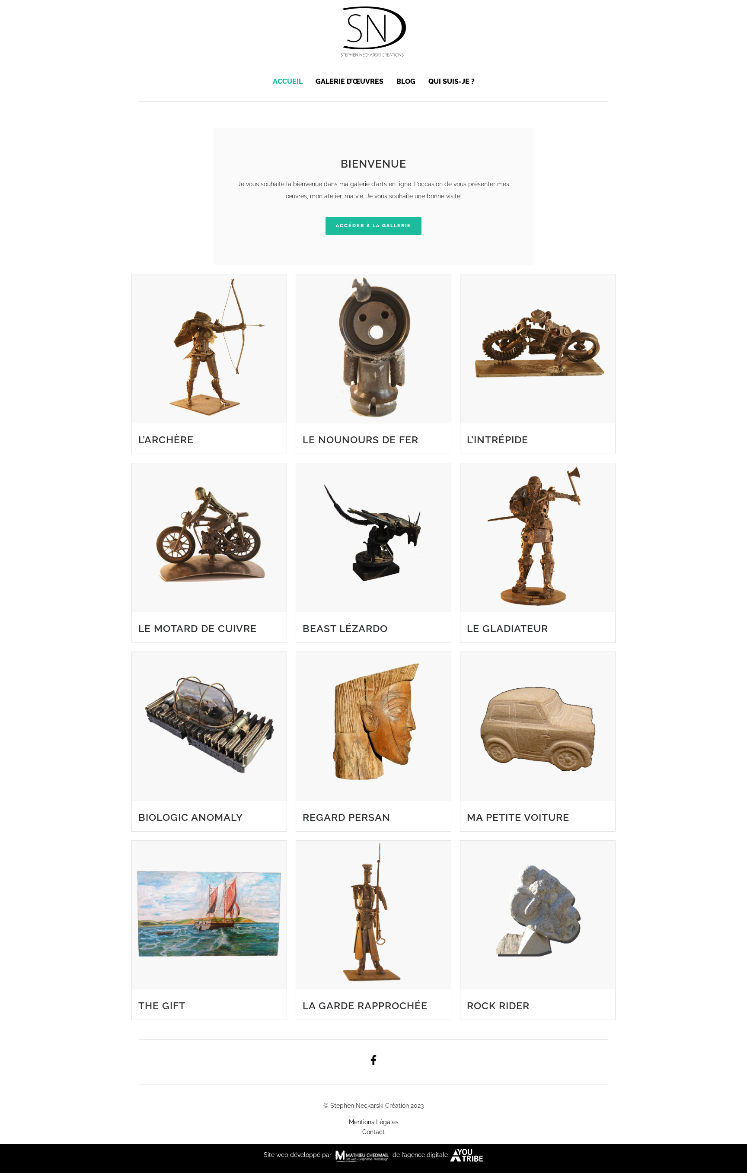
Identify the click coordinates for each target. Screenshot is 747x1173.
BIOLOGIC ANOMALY (190, 817)
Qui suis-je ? (451, 81)
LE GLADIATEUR (507, 628)
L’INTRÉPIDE (497, 439)
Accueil (288, 81)
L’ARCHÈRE (166, 439)
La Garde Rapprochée (365, 1005)
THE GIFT (161, 1005)
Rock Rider (498, 1005)
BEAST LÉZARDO (345, 628)
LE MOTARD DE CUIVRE (197, 628)
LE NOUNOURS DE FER (360, 439)
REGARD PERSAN (346, 817)
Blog (405, 81)
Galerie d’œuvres (349, 81)
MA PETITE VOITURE (518, 817)
